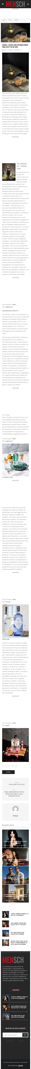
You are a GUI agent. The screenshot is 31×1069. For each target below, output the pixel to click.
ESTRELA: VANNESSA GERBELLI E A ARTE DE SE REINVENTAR (20, 914)
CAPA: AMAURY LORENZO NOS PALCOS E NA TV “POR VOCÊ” (18, 923)
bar (4, 765)
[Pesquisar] (25, 1035)
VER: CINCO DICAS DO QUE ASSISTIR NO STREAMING (17, 933)
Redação (5, 50)
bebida (8, 765)
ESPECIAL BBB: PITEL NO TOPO (17, 783)
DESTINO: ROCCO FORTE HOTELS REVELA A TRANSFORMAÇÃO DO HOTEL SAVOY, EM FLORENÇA (19, 942)
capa (13, 765)
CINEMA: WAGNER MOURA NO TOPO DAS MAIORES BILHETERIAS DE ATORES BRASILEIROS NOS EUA (14, 793)
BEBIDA (10, 49)
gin (17, 765)
